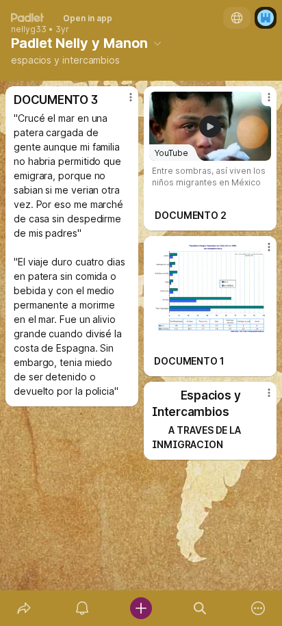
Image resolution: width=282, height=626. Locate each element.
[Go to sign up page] (266, 18)
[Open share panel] (24, 608)
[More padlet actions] (258, 608)
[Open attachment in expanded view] (210, 288)
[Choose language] (237, 18)
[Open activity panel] (83, 608)
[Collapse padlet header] (157, 43)
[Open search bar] (200, 608)
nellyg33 (29, 29)
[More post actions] (121, 102)
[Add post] (141, 608)
